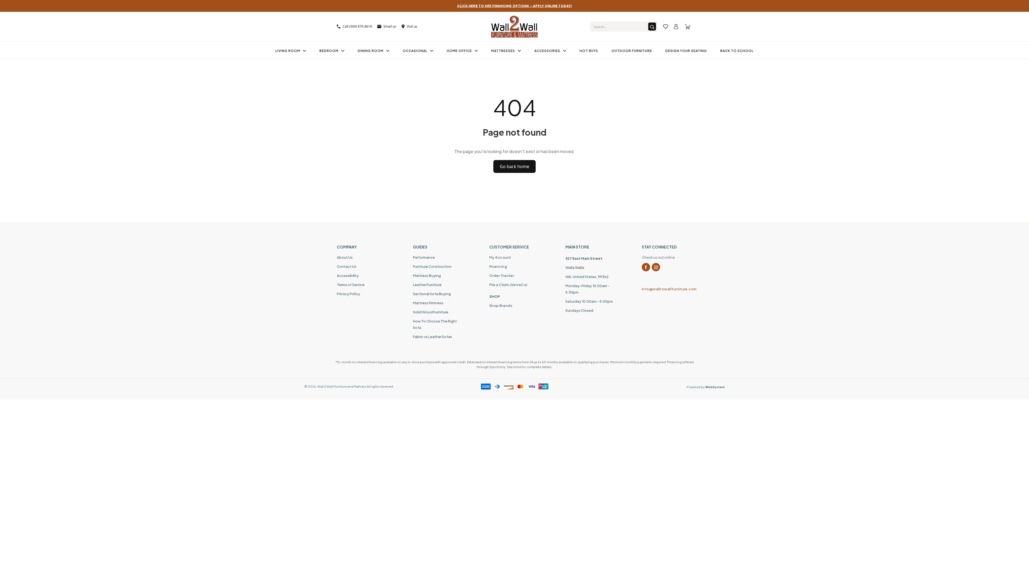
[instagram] (656, 267)
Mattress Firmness (428, 303)
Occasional (415, 51)
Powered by (706, 387)
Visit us (412, 26)
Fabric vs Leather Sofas (432, 337)
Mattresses (503, 51)
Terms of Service (350, 285)
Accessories (547, 51)
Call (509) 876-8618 (357, 26)
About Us (345, 257)
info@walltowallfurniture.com (667, 289)
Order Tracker (501, 275)
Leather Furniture (427, 285)
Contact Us (346, 266)
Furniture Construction (432, 266)
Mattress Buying (427, 275)
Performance (424, 257)
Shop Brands (501, 305)
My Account (500, 257)
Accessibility (348, 275)
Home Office (459, 51)
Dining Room (370, 51)
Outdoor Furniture (632, 51)
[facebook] (646, 267)
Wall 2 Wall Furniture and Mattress (341, 386)
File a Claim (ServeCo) (508, 285)
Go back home (514, 166)
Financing (498, 266)
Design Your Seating (686, 51)
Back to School (737, 51)
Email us (389, 26)
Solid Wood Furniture (430, 312)
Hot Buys (589, 51)
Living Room (287, 51)
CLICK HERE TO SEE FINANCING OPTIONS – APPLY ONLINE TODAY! (514, 6)
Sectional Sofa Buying (432, 294)
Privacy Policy (348, 294)
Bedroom (328, 51)
